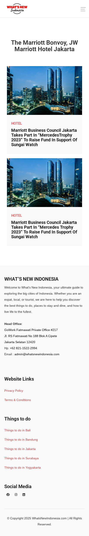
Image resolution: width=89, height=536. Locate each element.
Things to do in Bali (17, 430)
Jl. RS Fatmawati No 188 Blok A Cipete (30, 336)
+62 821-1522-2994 (23, 348)
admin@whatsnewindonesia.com (36, 354)
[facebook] (8, 495)
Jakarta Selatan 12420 (19, 342)
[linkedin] (23, 495)
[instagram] (16, 495)
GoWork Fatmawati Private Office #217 (31, 330)
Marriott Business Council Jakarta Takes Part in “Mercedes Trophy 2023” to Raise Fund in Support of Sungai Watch (44, 229)
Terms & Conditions (17, 400)
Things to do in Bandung (21, 439)
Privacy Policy (13, 390)
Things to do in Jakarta (20, 449)
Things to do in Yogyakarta (22, 467)
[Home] (17, 9)
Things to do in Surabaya (21, 458)
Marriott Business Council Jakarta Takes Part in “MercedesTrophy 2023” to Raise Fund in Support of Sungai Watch (44, 137)
